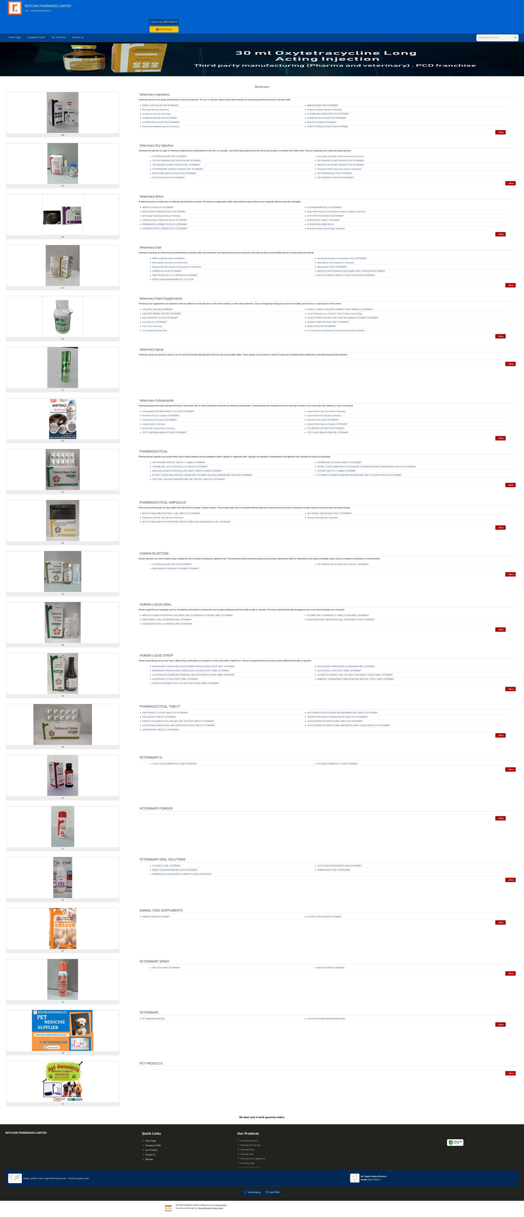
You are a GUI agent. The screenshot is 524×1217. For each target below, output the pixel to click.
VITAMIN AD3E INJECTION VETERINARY (159, 118)
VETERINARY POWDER (155, 808)
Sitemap (149, 1159)
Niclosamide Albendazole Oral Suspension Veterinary (176, 267)
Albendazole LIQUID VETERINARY (332, 267)
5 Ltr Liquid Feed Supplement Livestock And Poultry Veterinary (336, 330)
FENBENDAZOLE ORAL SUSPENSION (333, 870)
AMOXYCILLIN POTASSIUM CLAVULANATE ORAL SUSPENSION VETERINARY (351, 271)
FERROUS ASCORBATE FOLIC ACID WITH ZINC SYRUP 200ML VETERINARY (185, 683)
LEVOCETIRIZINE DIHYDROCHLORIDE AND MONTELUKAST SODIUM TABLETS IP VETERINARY (348, 725)
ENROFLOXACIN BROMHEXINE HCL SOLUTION (172, 279)
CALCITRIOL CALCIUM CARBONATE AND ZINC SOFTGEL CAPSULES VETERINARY (188, 479)
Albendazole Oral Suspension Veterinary (335, 262)
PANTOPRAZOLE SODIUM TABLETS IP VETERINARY (165, 713)
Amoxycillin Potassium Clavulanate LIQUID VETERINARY (342, 258)
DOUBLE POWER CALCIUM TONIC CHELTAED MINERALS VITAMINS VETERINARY (342, 318)
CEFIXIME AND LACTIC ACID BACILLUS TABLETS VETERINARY (180, 466)
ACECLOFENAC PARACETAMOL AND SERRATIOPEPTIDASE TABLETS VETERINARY (178, 725)
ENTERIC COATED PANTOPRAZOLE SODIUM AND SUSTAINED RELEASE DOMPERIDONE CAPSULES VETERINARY (202, 475)
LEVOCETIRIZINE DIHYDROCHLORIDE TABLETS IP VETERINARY (335, 721)
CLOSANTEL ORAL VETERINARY (166, 866)
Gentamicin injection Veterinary (156, 114)
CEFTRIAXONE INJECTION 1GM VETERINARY (172, 564)
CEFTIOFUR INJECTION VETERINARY (168, 177)
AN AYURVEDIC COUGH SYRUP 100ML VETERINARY (175, 679)
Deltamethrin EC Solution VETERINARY (159, 420)
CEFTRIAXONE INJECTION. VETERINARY (334, 173)
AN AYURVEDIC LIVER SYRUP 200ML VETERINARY (339, 670)
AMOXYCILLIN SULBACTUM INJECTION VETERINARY (340, 165)
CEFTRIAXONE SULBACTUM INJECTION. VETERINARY (176, 165)
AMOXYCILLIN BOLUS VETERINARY (158, 207)
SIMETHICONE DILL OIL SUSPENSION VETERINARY (175, 275)
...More (500, 132)
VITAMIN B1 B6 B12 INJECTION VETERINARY (326, 118)
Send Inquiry (165, 29)
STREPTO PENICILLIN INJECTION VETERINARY (327, 126)
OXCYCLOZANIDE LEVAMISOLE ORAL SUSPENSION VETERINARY (346, 275)
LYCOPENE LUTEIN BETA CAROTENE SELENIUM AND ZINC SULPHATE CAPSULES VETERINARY (359, 475)
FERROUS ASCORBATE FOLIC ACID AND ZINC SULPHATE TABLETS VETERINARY (178, 721)
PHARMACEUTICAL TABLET (159, 706)
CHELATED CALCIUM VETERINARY (157, 309)
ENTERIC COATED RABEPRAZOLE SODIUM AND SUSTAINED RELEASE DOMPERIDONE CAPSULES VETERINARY (366, 466)
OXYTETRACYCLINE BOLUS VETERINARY (325, 216)
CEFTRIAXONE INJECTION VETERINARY (169, 156)
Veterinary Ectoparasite (156, 400)
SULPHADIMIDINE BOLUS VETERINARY (324, 207)
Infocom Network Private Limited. (210, 1208)
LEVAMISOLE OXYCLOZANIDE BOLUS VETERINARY (164, 228)
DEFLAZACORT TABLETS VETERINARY (159, 717)
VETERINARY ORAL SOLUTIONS (162, 859)
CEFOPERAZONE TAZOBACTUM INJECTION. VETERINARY (177, 169)
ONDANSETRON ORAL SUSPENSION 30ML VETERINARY (167, 624)
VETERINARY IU (150, 757)
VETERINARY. (149, 1012)
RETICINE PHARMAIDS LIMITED (48, 8)
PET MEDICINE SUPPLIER (153, 1019)
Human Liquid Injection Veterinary (322, 517)
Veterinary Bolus (151, 196)
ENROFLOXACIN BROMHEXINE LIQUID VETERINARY (174, 870)
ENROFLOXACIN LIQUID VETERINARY (168, 258)
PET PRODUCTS (151, 1063)
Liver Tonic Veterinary (152, 326)
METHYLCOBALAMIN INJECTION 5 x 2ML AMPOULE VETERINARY (171, 513)
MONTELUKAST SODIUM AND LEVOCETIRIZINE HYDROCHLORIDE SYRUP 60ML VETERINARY (193, 666)
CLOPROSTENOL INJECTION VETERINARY (161, 122)
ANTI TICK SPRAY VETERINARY (166, 968)
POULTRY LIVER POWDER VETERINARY (324, 917)
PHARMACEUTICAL (153, 451)
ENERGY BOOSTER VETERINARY (321, 326)
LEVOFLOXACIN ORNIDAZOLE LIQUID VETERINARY (174, 764)
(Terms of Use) (220, 1205)
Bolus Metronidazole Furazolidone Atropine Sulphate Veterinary (336, 211)
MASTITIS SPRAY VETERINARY (331, 968)
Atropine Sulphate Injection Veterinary (324, 109)
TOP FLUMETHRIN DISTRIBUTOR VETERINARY (327, 432)
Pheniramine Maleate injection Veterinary (161, 126)
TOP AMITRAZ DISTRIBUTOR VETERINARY (326, 428)
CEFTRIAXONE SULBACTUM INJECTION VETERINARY (340, 160)
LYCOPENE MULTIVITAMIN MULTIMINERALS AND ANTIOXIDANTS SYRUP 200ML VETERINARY (193, 675)
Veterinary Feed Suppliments (160, 298)
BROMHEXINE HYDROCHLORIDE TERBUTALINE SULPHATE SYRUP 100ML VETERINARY (190, 670)
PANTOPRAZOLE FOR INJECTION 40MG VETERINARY (175, 568)
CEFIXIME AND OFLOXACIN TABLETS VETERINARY (339, 462)
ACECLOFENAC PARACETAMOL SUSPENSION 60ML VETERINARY (346, 666)
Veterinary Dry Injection (156, 145)
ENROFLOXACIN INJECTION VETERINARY (160, 105)
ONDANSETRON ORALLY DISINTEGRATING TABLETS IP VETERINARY (337, 717)
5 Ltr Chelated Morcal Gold (154, 330)
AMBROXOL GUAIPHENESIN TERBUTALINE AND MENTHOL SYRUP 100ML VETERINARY (355, 679)
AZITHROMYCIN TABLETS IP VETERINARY (160, 729)
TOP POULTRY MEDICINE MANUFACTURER (326, 1019)
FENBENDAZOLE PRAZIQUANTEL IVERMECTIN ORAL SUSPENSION (181, 874)
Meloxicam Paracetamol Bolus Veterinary (326, 228)
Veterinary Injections (154, 94)
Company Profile (36, 37)
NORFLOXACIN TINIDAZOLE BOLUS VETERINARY (164, 211)
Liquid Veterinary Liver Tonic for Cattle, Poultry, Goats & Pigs (334, 313)
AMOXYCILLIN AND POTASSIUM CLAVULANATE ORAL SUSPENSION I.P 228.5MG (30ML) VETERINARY (187, 615)
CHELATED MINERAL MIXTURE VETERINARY (161, 313)
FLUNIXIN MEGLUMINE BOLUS (320, 224)
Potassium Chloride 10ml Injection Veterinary (162, 517)
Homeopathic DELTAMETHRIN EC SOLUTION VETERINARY (168, 411)
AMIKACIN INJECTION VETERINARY (322, 105)
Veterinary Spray (151, 349)
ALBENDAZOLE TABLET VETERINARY (323, 220)
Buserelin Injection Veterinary (155, 109)
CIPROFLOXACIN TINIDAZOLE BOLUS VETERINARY (164, 220)
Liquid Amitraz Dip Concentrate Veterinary (326, 411)
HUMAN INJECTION (153, 553)
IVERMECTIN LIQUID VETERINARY (167, 271)
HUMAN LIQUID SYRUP (156, 655)
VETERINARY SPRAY (154, 961)
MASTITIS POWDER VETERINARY (322, 122)
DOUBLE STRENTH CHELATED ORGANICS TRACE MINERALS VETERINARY (340, 309)
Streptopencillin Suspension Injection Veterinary (339, 169)
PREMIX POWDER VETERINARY (156, 917)
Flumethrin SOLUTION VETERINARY (323, 420)
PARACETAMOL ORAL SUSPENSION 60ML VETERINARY (167, 619)
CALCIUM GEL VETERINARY (154, 322)
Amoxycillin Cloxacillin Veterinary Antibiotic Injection (340, 156)
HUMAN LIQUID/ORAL (155, 604)
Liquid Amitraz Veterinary (153, 424)
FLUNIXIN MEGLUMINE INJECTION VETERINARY (328, 114)
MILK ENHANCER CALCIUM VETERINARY (160, 318)
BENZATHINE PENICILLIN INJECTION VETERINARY (174, 173)
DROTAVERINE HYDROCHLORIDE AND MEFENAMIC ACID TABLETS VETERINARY (342, 713)
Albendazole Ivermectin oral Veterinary (170, 262)
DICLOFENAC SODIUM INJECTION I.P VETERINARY (329, 513)
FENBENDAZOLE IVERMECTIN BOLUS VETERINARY (164, 224)
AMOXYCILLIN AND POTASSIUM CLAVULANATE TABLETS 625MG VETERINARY (187, 471)
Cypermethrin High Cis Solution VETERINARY (327, 424)
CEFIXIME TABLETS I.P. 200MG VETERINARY (336, 471)
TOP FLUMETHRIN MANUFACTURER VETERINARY (164, 432)
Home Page (15, 37)
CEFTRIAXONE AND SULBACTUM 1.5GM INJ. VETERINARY (343, 564)
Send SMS (274, 1192)
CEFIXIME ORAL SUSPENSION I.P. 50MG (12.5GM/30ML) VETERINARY (338, 615)
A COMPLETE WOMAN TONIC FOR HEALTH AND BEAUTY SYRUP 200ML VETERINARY (355, 675)
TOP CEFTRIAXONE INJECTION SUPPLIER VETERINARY (176, 160)
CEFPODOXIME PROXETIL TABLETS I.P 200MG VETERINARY (178, 462)
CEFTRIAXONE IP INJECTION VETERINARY (335, 177)
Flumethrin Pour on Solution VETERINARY (160, 415)
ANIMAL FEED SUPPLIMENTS (161, 910)
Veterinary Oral (150, 247)
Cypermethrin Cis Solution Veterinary (324, 415)
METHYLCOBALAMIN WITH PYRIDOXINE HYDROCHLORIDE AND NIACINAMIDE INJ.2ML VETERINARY (186, 522)
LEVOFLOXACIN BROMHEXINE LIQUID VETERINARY (339, 866)
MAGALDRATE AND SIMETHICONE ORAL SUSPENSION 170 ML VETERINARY (341, 619)
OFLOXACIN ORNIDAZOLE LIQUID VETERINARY (337, 764)
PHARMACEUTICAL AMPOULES (162, 502)
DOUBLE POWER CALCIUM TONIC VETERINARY (328, 322)
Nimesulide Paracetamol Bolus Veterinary (161, 216)
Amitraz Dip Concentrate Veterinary (158, 428)
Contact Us (78, 37)
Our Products (59, 37)
